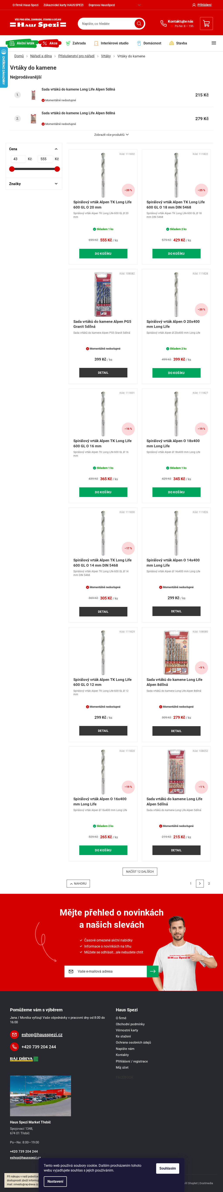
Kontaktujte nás (180, 21)
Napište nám (125, 1049)
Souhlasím (167, 1168)
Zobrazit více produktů (109, 134)
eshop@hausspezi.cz (42, 1034)
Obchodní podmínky (130, 1024)
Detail (103, 372)
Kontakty (122, 1055)
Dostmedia (206, 1183)
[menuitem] (22, 43)
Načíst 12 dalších (140, 871)
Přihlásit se (153, 971)
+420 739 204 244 (39, 1046)
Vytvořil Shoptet (188, 1183)
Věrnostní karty (127, 1030)
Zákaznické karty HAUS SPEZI (63, 5)
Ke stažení (123, 1036)
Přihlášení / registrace (132, 1061)
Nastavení (55, 1181)
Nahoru (80, 883)
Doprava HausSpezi (102, 5)
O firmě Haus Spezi (25, 5)
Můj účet (122, 1067)
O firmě (121, 1018)
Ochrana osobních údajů (133, 1042)
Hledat (139, 23)
